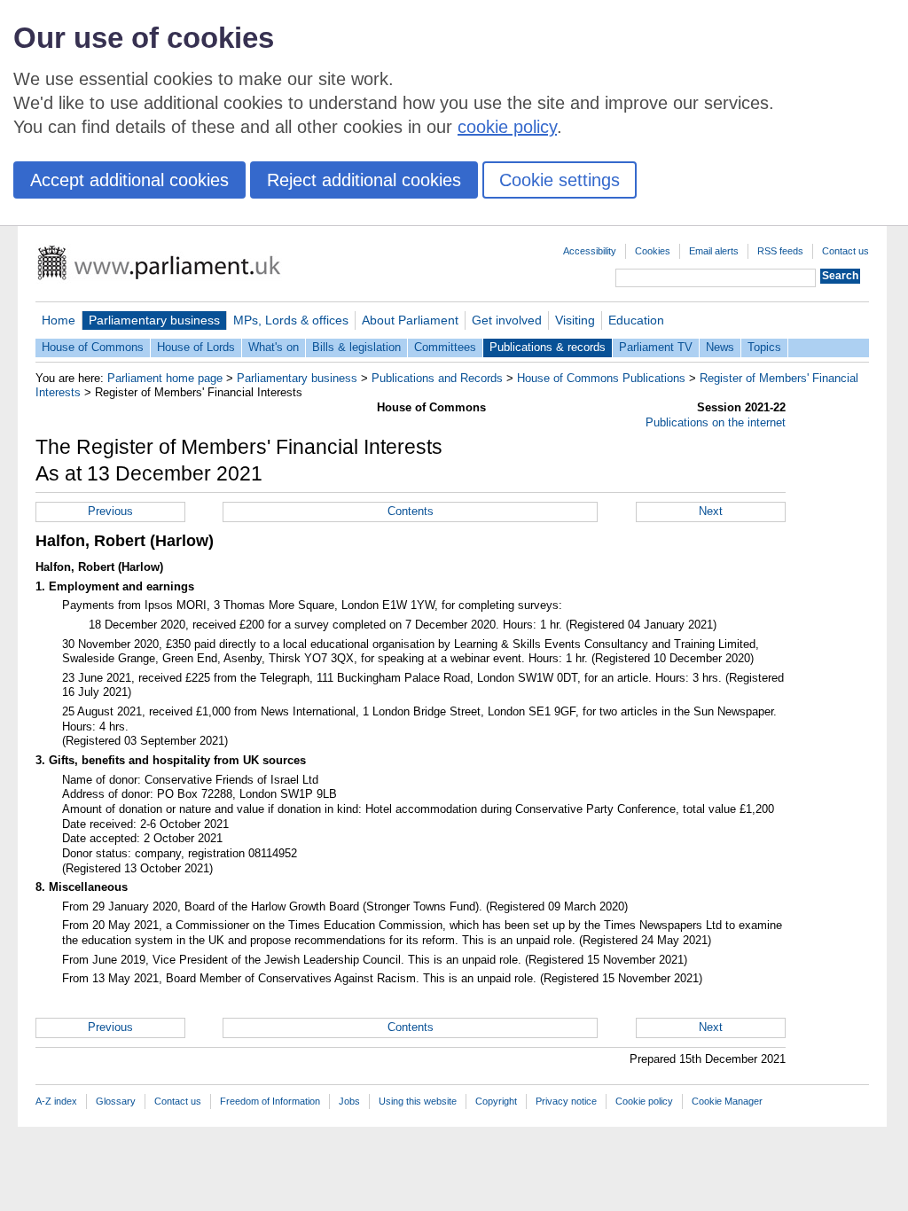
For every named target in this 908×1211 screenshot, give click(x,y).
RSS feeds (780, 251)
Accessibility (589, 251)
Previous (110, 511)
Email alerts (714, 251)
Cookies (652, 251)
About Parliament (410, 320)
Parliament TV (656, 347)
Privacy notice (566, 1101)
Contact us (845, 251)
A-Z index (56, 1101)
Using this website (418, 1101)
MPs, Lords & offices (290, 320)
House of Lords (196, 347)
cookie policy (507, 127)
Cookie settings (559, 180)
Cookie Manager (727, 1101)
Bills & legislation (356, 347)
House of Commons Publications (601, 378)
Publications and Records (437, 378)
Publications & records (547, 347)
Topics (764, 347)
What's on (273, 347)
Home (58, 320)
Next (711, 511)
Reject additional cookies (364, 180)
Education (636, 320)
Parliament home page (165, 378)
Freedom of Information (270, 1101)
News (720, 347)
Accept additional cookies (129, 180)
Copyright (496, 1101)
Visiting (575, 320)
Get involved (507, 320)
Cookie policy (644, 1101)
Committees (445, 347)
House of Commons (93, 347)
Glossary (116, 1101)
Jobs (349, 1101)
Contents (410, 511)
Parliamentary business (154, 320)
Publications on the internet (716, 422)
